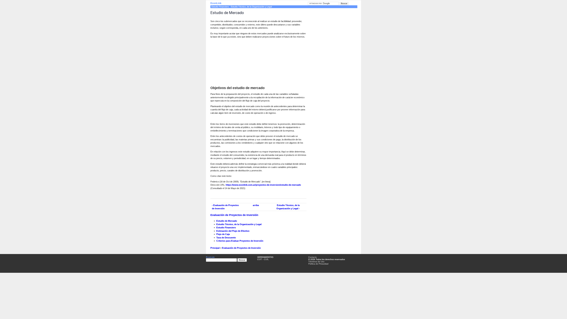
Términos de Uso (316, 262)
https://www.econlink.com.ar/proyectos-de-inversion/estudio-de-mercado (263, 185)
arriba (256, 205)
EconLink (215, 3)
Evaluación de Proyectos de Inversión (234, 215)
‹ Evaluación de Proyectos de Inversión (225, 207)
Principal (215, 248)
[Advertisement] (235, 61)
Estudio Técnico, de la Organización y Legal (251, 7)
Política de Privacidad (318, 264)
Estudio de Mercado (226, 221)
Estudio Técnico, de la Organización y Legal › (288, 207)
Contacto (312, 257)
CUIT (259, 259)
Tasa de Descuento (226, 237)
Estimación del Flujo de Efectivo (232, 231)
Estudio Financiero (220, 7)
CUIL (266, 259)
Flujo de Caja (223, 234)
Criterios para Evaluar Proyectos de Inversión (239, 241)
